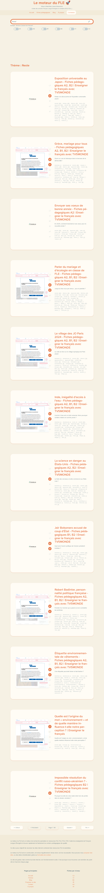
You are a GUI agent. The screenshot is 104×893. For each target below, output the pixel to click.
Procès (57, 566)
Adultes (66, 103)
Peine (71, 626)
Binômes (75, 105)
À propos (61, 12)
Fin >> (87, 827)
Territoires (73, 809)
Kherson (72, 804)
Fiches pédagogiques (43, 12)
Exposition (80, 108)
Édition (72, 108)
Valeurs (57, 120)
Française (65, 110)
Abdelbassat (67, 165)
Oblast (67, 806)
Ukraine (81, 809)
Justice (63, 563)
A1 (50, 112)
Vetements (58, 693)
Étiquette (82, 684)
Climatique (81, 490)
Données (58, 429)
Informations (59, 112)
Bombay (83, 423)
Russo (57, 809)
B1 (50, 101)
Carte (82, 230)
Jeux (82, 367)
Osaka (64, 115)
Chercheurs (58, 490)
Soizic (75, 308)
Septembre (64, 809)
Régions (57, 807)
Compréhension (60, 170)
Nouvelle (71, 235)
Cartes (57, 232)
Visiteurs (64, 120)
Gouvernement (77, 429)
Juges (57, 563)
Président (80, 564)
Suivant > (70, 827)
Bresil (63, 556)
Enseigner (74, 298)
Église (63, 173)
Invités (73, 301)
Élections (82, 557)
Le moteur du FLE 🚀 (52, 3)
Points (71, 689)
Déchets (82, 296)
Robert (83, 628)
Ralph (79, 499)
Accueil (31, 12)
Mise (72, 113)
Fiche (57, 110)
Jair (74, 561)
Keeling (63, 497)
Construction (79, 363)
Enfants (71, 173)
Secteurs (67, 502)
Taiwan (82, 308)
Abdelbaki (58, 165)
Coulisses (58, 365)
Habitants (66, 430)
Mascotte (58, 113)
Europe (58, 804)
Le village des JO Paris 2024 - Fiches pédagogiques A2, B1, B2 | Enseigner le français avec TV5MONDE (71, 340)
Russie (81, 807)
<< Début (17, 827)
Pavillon (78, 115)
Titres (63, 118)
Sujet (82, 237)
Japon (67, 112)
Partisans (64, 564)
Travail (74, 502)
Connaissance (81, 170)
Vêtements (77, 691)
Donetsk (81, 802)
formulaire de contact (44, 855)
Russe (74, 807)
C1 (50, 91)
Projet (80, 370)
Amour (82, 103)
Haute (81, 110)
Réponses (58, 372)
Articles (67, 105)
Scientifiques (59, 502)
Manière (82, 112)
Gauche (57, 175)
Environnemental (60, 684)
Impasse (65, 804)
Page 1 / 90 (52, 827)
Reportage (59, 117)
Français (72, 234)
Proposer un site (30, 882)
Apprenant (59, 105)
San (75, 501)
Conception (73, 106)
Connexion (71, 12)
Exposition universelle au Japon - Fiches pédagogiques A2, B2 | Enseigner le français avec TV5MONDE (71, 85)
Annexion (74, 802)
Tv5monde (64, 310)
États (81, 494)
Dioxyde (57, 494)
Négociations (59, 806)
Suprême (74, 566)
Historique (58, 177)
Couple (66, 296)
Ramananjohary (73, 306)
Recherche (58, 501)
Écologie (66, 744)
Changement (83, 489)
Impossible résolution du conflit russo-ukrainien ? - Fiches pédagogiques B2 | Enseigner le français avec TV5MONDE (71, 784)
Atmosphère (76, 487)
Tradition (58, 239)
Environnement (59, 300)
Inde (73, 430)
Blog (54, 12)
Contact (30, 884)
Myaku (79, 113)
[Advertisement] (52, 44)
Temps (81, 117)
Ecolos (66, 682)
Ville (64, 437)
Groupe (67, 496)
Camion (57, 425)
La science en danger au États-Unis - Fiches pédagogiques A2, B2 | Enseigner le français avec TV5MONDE (71, 467)
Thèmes (30, 878)
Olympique (72, 368)
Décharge (74, 296)
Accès (74, 422)
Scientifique (82, 501)
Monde (72, 178)
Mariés (57, 303)
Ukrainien (71, 118)
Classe (64, 106)
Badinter (75, 616)
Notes (80, 688)
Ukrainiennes (66, 811)
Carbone (66, 489)
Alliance (74, 103)
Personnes (58, 237)
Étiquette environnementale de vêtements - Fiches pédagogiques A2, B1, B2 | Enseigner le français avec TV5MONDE (71, 660)
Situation (68, 435)
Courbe (85, 492)
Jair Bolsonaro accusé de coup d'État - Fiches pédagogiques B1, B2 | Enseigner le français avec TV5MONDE (71, 534)
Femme (65, 234)
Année (65, 230)
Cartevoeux (65, 232)
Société (74, 117)
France (74, 110)
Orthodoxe (58, 180)
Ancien (65, 554)
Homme (80, 234)
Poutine (74, 806)
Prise (57, 306)
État (56, 559)
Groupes (77, 175)
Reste (67, 117)
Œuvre (57, 115)
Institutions (68, 561)
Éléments (66, 298)
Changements (59, 168)
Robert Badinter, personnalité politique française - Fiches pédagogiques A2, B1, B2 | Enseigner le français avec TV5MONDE (71, 596)
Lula (70, 563)
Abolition (75, 614)
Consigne (82, 106)
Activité (58, 103)
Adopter (83, 165)
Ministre (58, 178)
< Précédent (34, 827)
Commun (76, 168)
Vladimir (74, 811)
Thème (57, 118)
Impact (82, 686)
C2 (50, 85)
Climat (73, 490)
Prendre (57, 182)
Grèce (70, 175)
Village (63, 373)
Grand (66, 746)
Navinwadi (71, 432)
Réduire (82, 306)
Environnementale (71, 684)
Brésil (57, 556)
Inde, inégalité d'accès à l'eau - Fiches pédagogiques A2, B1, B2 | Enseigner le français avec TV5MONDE (71, 404)
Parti (72, 180)
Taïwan (57, 310)
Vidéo (81, 748)
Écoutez (65, 108)
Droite (81, 172)
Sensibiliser (68, 308)
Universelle (79, 118)
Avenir (84, 487)
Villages (57, 437)
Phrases (79, 180)
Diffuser (57, 108)
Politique (72, 564)
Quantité (63, 306)
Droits (57, 173)
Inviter (75, 177)
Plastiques (81, 305)
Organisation (82, 368)
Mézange (65, 113)
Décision (74, 172)
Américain (66, 802)
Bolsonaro (82, 554)
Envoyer (57, 234)
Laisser (75, 112)
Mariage (82, 177)
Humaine (81, 746)
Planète (74, 305)
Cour (76, 557)
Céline (57, 106)
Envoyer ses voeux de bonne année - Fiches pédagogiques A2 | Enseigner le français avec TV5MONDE (71, 212)
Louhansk (80, 804)
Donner (65, 365)
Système (68, 691)
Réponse (77, 434)
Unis (57, 504)
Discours (67, 621)
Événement (73, 365)
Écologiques (58, 682)
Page (71, 115)
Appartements (59, 360)
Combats (65, 618)
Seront (75, 372)
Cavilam (84, 105)
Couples (66, 172)
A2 (50, 106)
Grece (64, 175)
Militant (63, 303)
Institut (84, 496)
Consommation (68, 681)
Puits (71, 434)
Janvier (81, 561)
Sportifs (82, 372)
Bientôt (67, 677)
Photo (66, 305)
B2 (50, 96)
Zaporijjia (82, 811)
